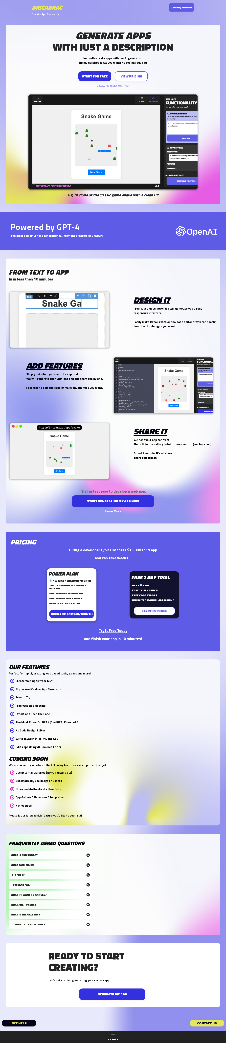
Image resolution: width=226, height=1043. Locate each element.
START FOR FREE (95, 76)
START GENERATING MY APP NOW (113, 501)
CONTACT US (207, 1023)
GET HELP (19, 1023)
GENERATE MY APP (112, 994)
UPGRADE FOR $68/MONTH (72, 613)
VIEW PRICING (131, 76)
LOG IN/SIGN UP (181, 7)
